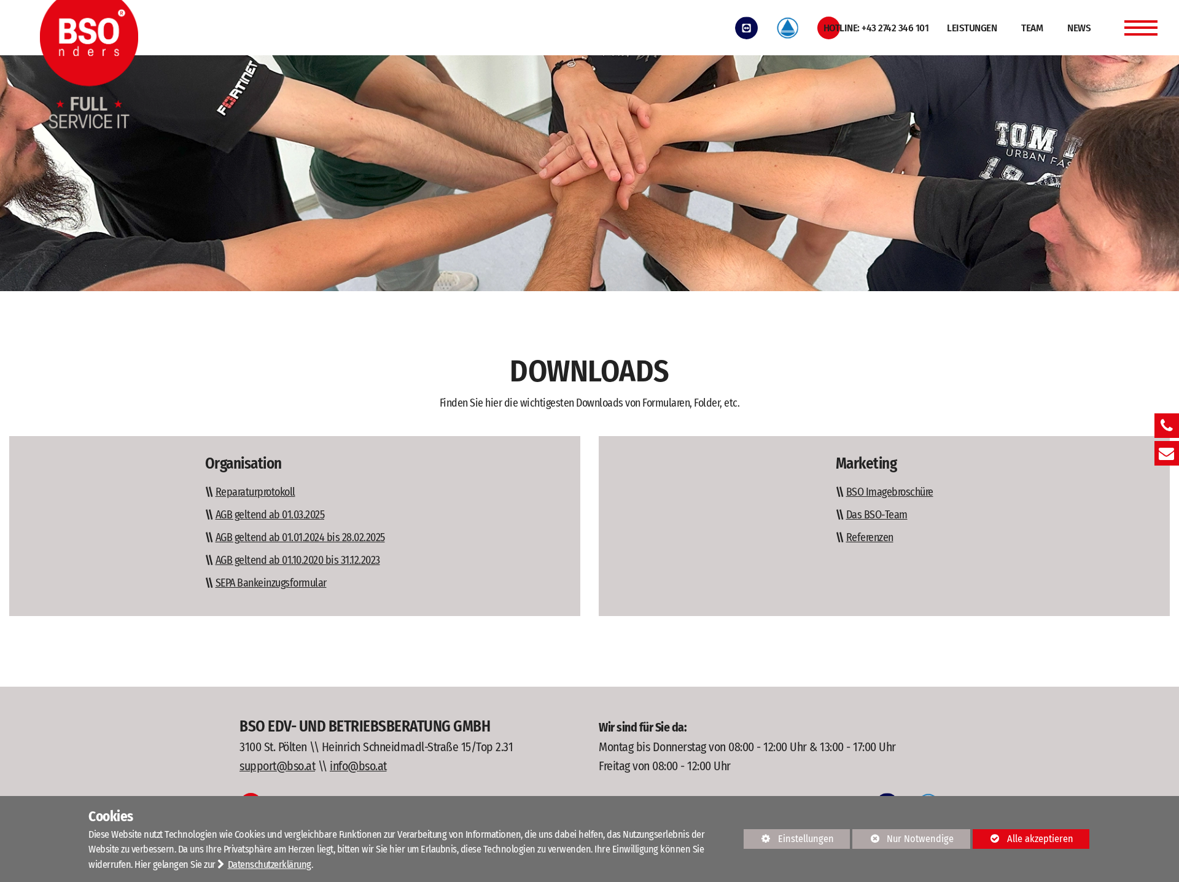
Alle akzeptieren (1023, 839)
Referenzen (869, 537)
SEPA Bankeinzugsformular (271, 583)
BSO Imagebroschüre (889, 492)
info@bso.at (358, 766)
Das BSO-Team (877, 514)
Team (1032, 27)
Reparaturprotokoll (255, 492)
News (1079, 27)
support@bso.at (277, 766)
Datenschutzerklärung (269, 864)
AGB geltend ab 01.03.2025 (270, 514)
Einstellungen (789, 841)
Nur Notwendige (903, 841)
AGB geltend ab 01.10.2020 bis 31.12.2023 (298, 560)
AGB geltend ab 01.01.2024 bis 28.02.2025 (300, 537)
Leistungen (972, 27)
